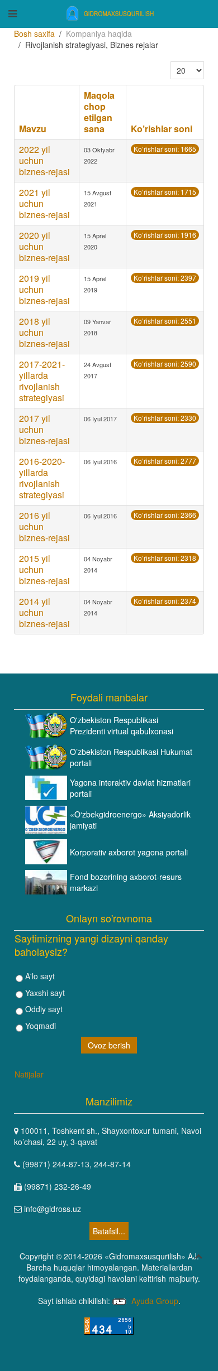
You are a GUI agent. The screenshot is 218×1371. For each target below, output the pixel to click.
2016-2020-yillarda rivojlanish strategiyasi (42, 478)
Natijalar (29, 1074)
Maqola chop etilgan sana (99, 112)
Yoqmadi (39, 1025)
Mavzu (32, 128)
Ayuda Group (153, 1300)
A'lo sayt (39, 976)
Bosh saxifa (34, 33)
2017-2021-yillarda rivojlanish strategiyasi (42, 381)
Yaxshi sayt (44, 992)
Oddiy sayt (43, 1008)
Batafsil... (109, 1231)
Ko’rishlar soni (161, 128)
